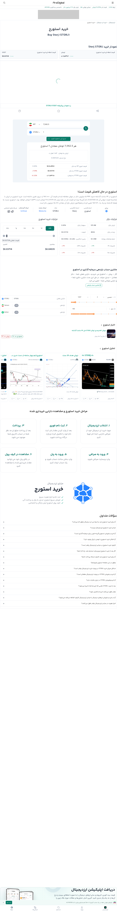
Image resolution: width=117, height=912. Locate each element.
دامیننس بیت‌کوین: (56, 7)
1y (16, 228)
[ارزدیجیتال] (58, 2)
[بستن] (3, 902)
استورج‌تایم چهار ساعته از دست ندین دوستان (26, 355)
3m (25, 228)
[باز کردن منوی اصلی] (112, 2)
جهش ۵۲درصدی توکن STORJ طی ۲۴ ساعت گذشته (89, 330)
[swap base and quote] (86, 128)
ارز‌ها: (113, 7)
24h (50, 228)
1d (41, 228)
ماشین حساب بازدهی (93, 285)
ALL (7, 228)
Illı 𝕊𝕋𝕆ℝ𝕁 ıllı (87, 355)
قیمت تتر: (104, 7)
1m (33, 228)
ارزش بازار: (76, 7)
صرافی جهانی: (86, 7)
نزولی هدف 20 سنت (70, 355)
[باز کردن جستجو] (4, 2)
